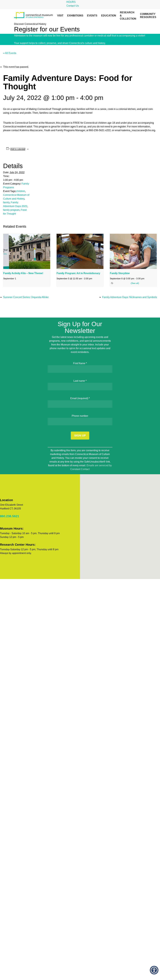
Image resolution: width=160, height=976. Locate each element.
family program (11, 210)
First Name (80, 363)
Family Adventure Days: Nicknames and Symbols (129, 297)
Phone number (80, 416)
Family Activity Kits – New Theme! (23, 273)
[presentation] (26, 251)
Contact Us (72, 5)
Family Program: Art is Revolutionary (78, 273)
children (20, 191)
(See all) (135, 283)
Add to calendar (18, 149)
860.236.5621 (9, 516)
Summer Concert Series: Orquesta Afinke (26, 297)
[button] (154, 970)
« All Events (9, 53)
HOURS (71, 2)
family (6, 202)
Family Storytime (120, 273)
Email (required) (80, 398)
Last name (80, 380)
